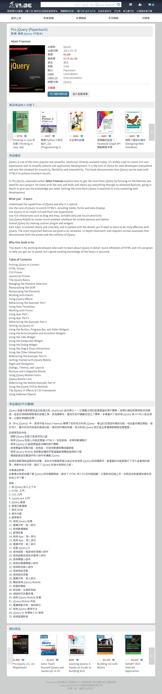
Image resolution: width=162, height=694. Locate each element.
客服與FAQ (74, 682)
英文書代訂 (128, 11)
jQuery (67, 82)
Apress (67, 47)
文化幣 (117, 11)
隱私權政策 (99, 682)
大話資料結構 (76, 140)
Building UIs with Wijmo (107, 665)
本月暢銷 (113, 18)
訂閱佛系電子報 (144, 11)
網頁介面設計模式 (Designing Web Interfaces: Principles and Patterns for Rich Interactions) (135, 149)
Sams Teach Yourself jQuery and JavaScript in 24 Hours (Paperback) (52, 669)
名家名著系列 (104, 11)
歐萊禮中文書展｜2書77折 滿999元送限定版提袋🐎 (32, 11)
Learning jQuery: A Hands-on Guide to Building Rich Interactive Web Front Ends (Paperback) (80, 672)
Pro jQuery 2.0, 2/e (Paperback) (23, 665)
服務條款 (111, 682)
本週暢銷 (81, 18)
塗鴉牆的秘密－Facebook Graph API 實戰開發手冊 (109, 143)
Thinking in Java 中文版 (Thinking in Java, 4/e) (24, 143)
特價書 (146, 18)
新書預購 (49, 18)
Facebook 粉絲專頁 (56, 682)
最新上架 (16, 18)
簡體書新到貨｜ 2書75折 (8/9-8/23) (78, 11)
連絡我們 (86, 682)
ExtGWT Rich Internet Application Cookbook (132, 669)
